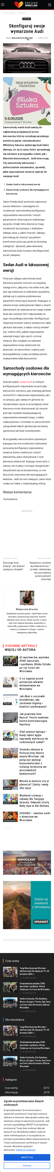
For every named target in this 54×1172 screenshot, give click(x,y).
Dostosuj (27, 1165)
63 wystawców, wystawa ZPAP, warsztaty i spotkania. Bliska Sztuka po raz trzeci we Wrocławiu (35, 664)
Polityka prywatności (26, 1150)
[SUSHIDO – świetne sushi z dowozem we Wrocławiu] (10, 817)
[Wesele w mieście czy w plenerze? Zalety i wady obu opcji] (10, 784)
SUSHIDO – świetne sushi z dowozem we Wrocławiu (35, 817)
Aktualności (8, 665)
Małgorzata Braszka (22, 38)
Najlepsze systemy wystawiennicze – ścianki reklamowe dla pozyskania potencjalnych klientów (40, 571)
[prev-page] (5, 828)
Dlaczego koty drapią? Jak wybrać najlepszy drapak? (14, 566)
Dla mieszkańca (10, 821)
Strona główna (9, 13)
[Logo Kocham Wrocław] (27, 5)
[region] (27, 1134)
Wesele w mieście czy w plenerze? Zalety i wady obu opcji (34, 784)
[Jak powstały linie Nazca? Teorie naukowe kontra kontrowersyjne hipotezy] (10, 717)
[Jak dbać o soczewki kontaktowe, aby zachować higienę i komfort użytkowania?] (10, 700)
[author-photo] (27, 604)
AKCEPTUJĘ (27, 1157)
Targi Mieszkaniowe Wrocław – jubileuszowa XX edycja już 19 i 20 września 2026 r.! (34, 971)
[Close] (51, 1099)
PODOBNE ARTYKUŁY (21, 646)
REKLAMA (22, 13)
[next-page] (10, 828)
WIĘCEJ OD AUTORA (20, 650)
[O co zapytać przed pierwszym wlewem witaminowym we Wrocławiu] (10, 682)
